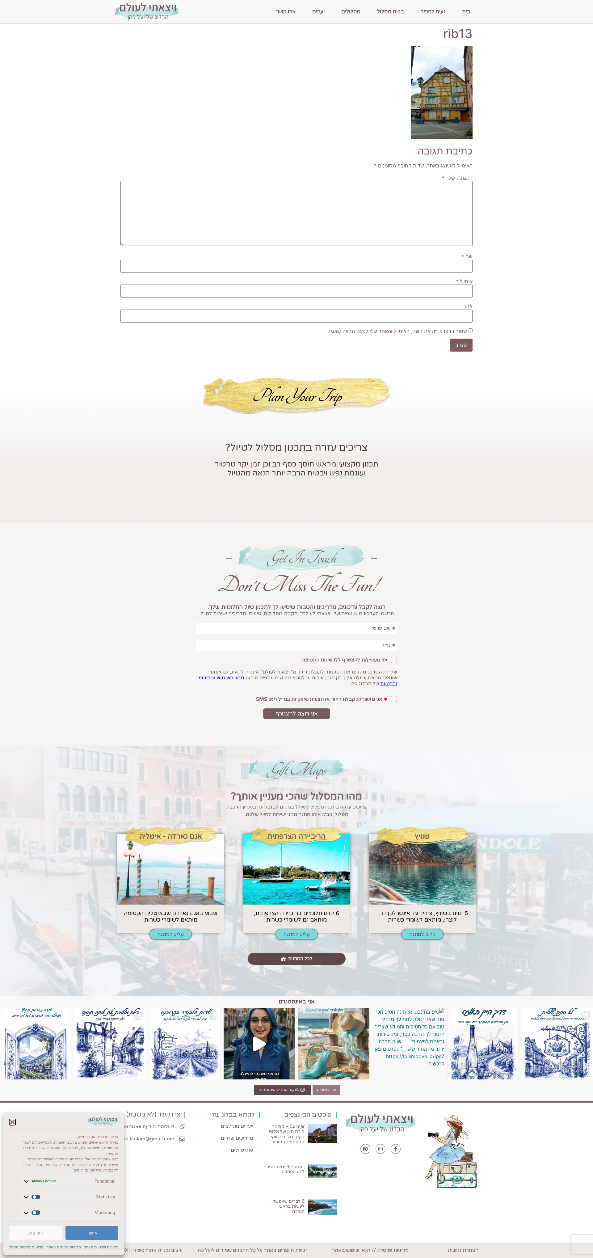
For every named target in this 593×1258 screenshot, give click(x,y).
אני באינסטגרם (297, 1001)
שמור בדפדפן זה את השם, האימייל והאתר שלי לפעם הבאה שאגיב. (396, 331)
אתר (468, 306)
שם (467, 256)
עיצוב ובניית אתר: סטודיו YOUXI (148, 1250)
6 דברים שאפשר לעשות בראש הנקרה (289, 1206)
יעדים (318, 11)
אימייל (464, 281)
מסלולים (350, 11)
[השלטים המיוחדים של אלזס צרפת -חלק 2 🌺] (557, 1043)
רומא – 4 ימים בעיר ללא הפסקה (286, 1169)
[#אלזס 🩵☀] (35, 1043)
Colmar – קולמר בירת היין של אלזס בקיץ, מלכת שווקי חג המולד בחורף (287, 1134)
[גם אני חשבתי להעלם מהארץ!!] (259, 1043)
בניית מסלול (390, 11)
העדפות (36, 1233)
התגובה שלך (457, 177)
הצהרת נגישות (463, 1250)
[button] (12, 1122)
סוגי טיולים (242, 1150)
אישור (91, 1233)
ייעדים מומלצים (237, 1126)
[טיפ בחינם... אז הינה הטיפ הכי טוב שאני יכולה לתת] (408, 1043)
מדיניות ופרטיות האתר (101, 1247)
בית (466, 11)
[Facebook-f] (396, 1149)
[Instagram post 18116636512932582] (185, 1043)
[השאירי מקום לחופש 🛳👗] (333, 1043)
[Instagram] (380, 1149)
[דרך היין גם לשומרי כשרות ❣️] (483, 1043)
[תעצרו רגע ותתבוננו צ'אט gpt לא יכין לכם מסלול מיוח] (110, 1043)
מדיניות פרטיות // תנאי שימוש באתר (370, 1250)
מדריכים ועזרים (237, 1138)
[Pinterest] (365, 1149)
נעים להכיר (433, 11)
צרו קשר (286, 11)
